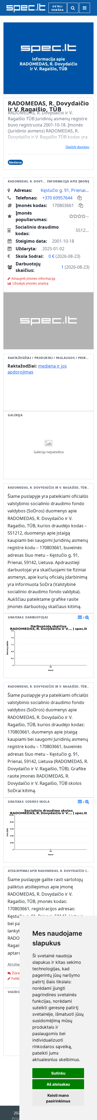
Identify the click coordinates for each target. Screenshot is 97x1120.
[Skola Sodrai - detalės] (87, 802)
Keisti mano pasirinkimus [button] (58, 1098)
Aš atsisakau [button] (58, 1084)
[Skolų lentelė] (80, 802)
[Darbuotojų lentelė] (80, 617)
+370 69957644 (57, 198)
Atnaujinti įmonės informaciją (33, 278)
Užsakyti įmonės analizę (30, 283)
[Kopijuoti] (79, 198)
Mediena (15, 162)
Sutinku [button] (58, 1073)
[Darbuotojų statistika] (87, 617)
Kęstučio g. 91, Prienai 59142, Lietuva (65, 190)
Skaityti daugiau (77, 147)
